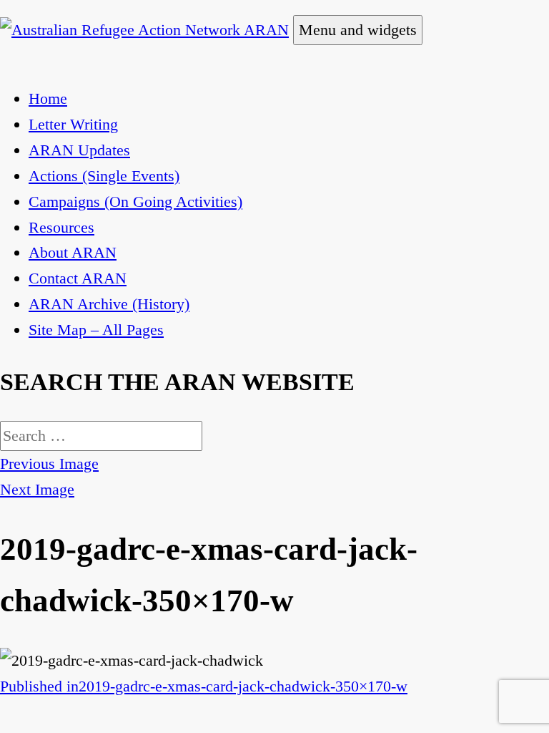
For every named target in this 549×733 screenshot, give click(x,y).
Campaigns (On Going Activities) (135, 201)
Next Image (37, 489)
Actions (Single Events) (104, 176)
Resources (61, 227)
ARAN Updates (79, 150)
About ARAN (73, 252)
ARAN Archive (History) (109, 304)
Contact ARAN (78, 278)
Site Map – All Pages (96, 330)
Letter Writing (73, 124)
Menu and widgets (358, 30)
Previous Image (49, 463)
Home (48, 98)
